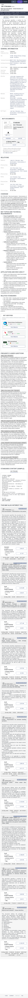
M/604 (12, 633)
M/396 (10, 774)
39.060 (14, 712)
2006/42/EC (20, 772)
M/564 (2, 14)
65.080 (17, 12)
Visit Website (14, 327)
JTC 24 (25, 633)
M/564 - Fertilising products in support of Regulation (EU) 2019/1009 (17, 95)
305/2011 (16, 810)
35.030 (13, 597)
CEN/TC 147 (14, 775)
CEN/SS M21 (20, 712)
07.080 (13, 12)
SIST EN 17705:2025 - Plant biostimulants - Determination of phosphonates (18, 113)
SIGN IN (25, 1)
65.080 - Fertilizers (14, 57)
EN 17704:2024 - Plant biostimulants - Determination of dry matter (18, 178)
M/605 (15, 774)
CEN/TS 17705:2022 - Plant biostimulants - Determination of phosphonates (18, 162)
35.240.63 (17, 632)
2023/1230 (5, 774)
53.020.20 (14, 772)
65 (8, 152)
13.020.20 (11, 632)
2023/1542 (23, 952)
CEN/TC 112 (14, 812)
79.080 (11, 810)
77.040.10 (14, 903)
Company (11, 995)
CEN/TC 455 (16, 14)
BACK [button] (1, 12)
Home (6, 995)
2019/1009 (22, 12)
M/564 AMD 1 (8, 14)
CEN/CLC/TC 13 (20, 597)
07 (3, 152)
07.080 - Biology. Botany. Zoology (18, 55)
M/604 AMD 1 (18, 633)
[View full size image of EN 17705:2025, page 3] (8, 128)
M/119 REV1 (23, 810)
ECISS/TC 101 (21, 903)
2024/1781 (23, 632)
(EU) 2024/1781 (5, 633)
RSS (22, 995)
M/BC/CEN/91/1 (22, 774)
